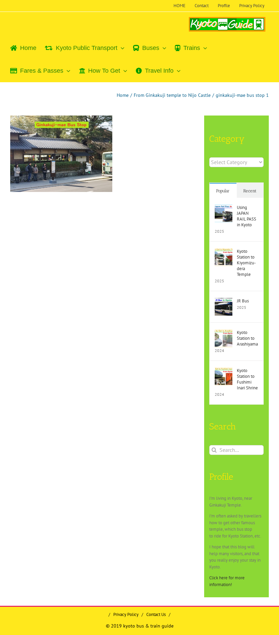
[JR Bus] (223, 301)
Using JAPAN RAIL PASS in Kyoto (246, 216)
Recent (250, 190)
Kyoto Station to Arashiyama (247, 338)
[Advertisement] (68, 246)
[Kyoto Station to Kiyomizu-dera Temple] (223, 251)
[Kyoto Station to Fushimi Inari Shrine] (223, 371)
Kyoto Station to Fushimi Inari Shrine (247, 379)
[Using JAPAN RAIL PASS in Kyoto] (223, 208)
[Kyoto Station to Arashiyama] (223, 333)
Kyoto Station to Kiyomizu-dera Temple (246, 262)
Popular (223, 190)
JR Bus (243, 301)
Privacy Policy (125, 614)
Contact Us (156, 614)
